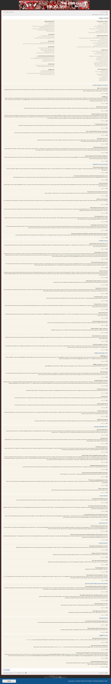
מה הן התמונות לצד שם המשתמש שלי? (100, 43)
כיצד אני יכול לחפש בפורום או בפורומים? (46, 47)
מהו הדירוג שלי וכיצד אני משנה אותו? (100, 45)
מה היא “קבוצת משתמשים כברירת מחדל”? (46, 30)
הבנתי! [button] (9, 681)
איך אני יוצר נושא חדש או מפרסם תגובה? (100, 51)
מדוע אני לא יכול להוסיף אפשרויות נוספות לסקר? (98, 56)
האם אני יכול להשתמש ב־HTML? (101, 71)
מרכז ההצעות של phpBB (59, 647)
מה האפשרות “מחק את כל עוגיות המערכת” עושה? (98, 32)
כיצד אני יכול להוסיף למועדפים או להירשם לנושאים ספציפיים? (42, 58)
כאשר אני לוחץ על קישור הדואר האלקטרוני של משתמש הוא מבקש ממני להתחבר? (92, 46)
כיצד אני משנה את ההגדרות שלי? (101, 36)
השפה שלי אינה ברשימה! (103, 41)
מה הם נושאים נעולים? (103, 79)
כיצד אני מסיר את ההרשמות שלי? (47, 61)
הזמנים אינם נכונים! (104, 39)
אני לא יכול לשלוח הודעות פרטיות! (47, 35)
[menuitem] (104, 12)
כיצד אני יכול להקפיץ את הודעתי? (101, 66)
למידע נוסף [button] (71, 681)
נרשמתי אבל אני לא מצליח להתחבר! (101, 26)
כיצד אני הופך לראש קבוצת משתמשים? (46, 27)
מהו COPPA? (105, 23)
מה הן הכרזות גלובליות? (103, 75)
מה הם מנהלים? (51, 23)
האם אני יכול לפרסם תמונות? (102, 74)
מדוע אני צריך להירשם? (103, 22)
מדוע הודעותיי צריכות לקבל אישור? (101, 64)
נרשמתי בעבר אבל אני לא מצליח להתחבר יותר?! (98, 28)
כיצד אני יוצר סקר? (104, 54)
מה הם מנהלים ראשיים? (49, 22)
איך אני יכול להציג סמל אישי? (102, 44)
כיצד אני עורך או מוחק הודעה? (102, 52)
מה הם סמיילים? (104, 72)
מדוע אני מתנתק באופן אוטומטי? (101, 31)
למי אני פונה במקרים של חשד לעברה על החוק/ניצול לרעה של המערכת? (40, 73)
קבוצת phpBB (78, 639)
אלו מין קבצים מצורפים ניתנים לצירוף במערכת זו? (44, 65)
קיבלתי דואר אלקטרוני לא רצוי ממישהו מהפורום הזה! (44, 38)
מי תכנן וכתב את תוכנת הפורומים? (47, 70)
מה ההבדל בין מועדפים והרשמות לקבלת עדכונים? (44, 57)
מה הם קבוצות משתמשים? (49, 25)
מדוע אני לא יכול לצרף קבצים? (102, 59)
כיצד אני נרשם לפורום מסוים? (48, 59)
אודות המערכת (29, 639)
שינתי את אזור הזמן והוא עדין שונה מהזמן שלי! (99, 40)
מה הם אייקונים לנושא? (103, 80)
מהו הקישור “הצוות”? (50, 31)
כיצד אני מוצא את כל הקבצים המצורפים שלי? (45, 66)
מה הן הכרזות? (105, 76)
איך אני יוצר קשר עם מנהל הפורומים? (47, 74)
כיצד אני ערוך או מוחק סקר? (102, 57)
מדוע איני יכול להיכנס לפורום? (102, 58)
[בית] (81, 3)
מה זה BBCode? (104, 70)
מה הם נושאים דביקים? (103, 77)
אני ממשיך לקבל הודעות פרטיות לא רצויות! (46, 36)
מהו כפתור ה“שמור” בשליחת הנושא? (101, 63)
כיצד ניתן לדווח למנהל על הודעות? (101, 62)
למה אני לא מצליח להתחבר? (102, 27)
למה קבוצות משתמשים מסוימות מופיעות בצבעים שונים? (43, 28)
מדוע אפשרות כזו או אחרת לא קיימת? (47, 72)
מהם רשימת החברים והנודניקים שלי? (47, 42)
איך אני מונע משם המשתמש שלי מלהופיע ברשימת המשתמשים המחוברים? (93, 38)
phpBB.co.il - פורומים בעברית (57, 677)
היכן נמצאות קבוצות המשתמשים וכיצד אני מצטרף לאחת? (43, 26)
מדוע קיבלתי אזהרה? (104, 61)
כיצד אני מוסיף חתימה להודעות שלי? (101, 53)
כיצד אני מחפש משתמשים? (49, 51)
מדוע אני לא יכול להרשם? (103, 25)
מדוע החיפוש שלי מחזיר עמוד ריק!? (47, 50)
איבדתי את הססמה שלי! (103, 30)
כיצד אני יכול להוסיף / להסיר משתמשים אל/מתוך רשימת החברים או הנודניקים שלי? (38, 43)
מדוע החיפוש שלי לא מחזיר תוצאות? (47, 49)
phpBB (4, 200)
